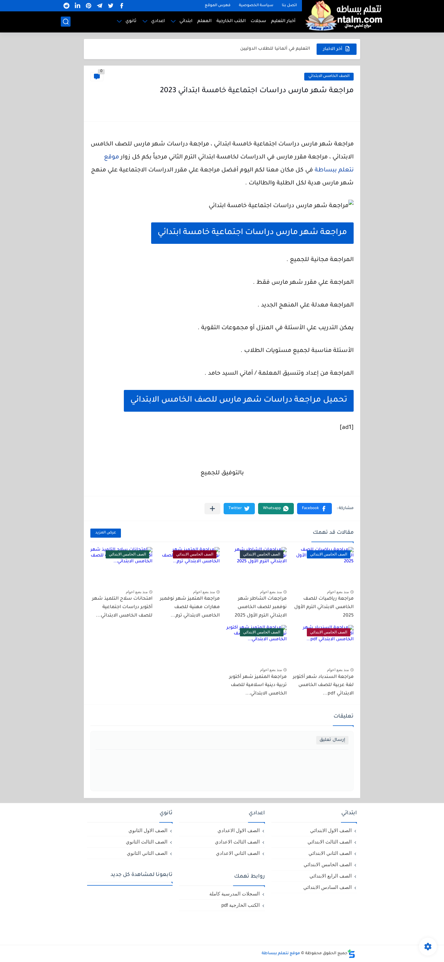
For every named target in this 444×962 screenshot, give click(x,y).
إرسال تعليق (332, 740)
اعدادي (158, 21)
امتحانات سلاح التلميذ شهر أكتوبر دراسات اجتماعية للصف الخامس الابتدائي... (122, 607)
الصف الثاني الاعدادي (238, 853)
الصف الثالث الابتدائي (329, 841)
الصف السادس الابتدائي (327, 887)
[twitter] (110, 5)
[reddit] (66, 5)
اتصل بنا (289, 6)
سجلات (258, 21)
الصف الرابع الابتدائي (330, 876)
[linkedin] (77, 5)
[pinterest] (88, 5)
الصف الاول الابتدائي (331, 830)
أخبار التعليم (283, 21)
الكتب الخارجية (231, 21)
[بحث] (66, 22)
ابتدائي (185, 21)
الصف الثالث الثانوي (146, 841)
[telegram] (99, 5)
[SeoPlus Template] (351, 953)
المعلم (204, 21)
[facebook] (121, 5)
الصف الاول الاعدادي (238, 830)
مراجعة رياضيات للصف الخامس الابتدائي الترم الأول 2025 (324, 607)
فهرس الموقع (217, 6)
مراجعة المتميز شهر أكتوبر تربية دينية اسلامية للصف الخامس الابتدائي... (258, 685)
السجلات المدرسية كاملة (234, 893)
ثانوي (131, 21)
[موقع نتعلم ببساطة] (342, 15)
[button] (314, 508)
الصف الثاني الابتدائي (330, 853)
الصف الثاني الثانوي (147, 853)
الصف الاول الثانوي (147, 830)
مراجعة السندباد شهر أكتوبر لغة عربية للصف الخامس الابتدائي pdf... (323, 685)
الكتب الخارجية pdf (240, 905)
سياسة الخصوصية (256, 6)
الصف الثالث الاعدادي (237, 841)
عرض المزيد (105, 533)
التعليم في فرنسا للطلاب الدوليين (275, 51)
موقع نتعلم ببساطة (281, 953)
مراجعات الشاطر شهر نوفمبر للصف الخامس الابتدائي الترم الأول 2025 (261, 607)
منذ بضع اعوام (338, 592)
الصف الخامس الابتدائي (328, 76)
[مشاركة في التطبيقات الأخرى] (212, 508)
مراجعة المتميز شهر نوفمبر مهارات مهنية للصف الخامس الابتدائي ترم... (190, 607)
